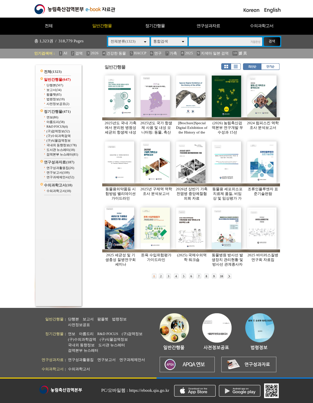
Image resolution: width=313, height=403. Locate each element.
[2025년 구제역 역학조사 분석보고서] (155, 162)
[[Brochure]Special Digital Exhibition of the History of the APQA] (191, 96)
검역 (79, 53)
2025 (189, 53)
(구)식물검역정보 (58, 140)
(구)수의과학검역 (58, 136)
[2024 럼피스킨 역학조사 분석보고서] (262, 96)
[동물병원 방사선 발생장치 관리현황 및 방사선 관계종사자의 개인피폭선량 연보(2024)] (227, 228)
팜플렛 (53, 94)
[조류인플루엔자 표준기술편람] (262, 162)
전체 (49, 25)
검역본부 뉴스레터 (62, 154)
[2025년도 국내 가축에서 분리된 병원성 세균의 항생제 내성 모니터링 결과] (120, 96)
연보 (52, 117)
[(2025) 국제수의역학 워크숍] (191, 228)
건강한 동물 (116, 53)
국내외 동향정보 (61, 145)
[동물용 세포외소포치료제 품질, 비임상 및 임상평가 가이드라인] (227, 162)
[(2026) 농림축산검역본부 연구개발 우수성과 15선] (227, 96)
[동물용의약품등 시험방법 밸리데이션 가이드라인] (120, 162)
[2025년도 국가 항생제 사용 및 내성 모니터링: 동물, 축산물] (155, 96)
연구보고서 (57, 172)
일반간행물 (102, 25)
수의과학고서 (261, 25)
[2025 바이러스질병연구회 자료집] (262, 228)
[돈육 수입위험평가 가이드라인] (155, 228)
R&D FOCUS (57, 126)
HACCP (140, 53)
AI (65, 53)
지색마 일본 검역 (215, 53)
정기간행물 (155, 25)
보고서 (53, 90)
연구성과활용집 (60, 168)
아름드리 (55, 122)
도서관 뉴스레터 (60, 150)
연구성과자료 (208, 25)
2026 (95, 53)
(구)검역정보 (58, 131)
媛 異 (243, 53)
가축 (173, 53)
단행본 (54, 85)
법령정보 (55, 99)
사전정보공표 (57, 104)
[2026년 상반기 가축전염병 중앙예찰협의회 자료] (191, 162)
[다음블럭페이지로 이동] (229, 276)
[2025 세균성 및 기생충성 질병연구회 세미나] (120, 228)
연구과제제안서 (60, 177)
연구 (158, 53)
